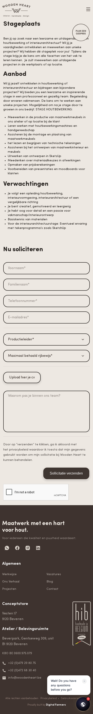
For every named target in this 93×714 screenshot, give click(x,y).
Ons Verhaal (10, 581)
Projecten (9, 589)
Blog (49, 581)
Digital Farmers (56, 705)
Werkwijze (9, 574)
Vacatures (53, 574)
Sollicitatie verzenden (66, 473)
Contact (52, 589)
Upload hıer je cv (22, 377)
